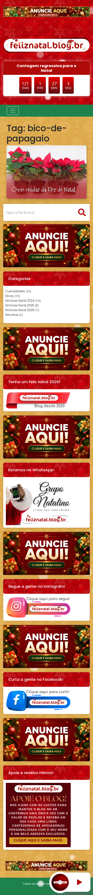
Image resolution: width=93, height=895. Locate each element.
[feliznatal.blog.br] (46, 44)
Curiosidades (15, 291)
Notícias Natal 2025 (19, 305)
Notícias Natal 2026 (19, 310)
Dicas (9, 296)
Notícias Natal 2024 (20, 300)
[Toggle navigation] (13, 110)
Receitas (11, 315)
